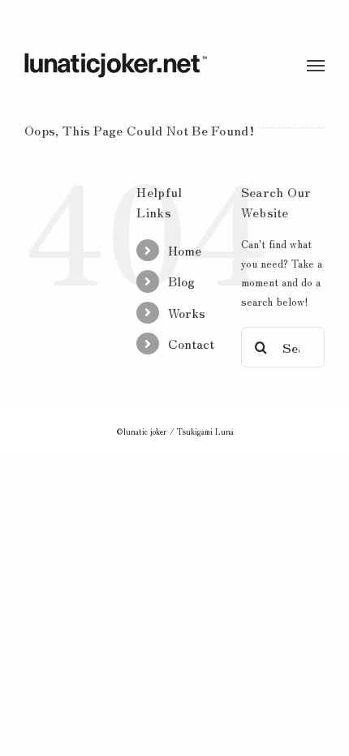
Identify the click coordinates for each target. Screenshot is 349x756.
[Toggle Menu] (316, 65)
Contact (191, 343)
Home (184, 250)
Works (186, 312)
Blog (181, 280)
